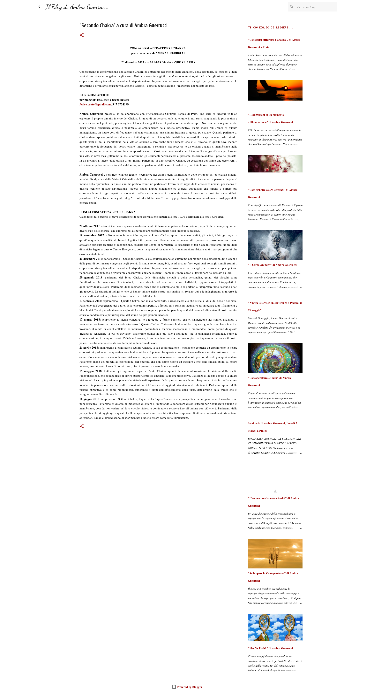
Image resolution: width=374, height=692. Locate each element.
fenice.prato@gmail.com (95, 104)
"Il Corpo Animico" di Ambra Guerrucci (272, 265)
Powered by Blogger (189, 687)
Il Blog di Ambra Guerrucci (76, 7)
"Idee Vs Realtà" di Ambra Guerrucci (270, 648)
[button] (81, 35)
